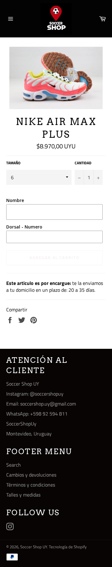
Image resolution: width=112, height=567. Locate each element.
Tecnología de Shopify (67, 547)
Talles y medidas (23, 494)
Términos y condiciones (30, 484)
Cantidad (83, 163)
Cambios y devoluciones (31, 474)
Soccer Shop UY (33, 547)
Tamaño (13, 163)
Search (13, 464)
